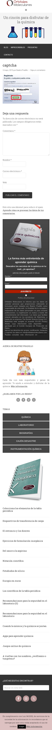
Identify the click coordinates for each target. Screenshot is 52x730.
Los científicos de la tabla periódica (21, 590)
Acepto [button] (21, 726)
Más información (19, 386)
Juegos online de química (17, 646)
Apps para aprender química (18, 636)
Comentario (9, 131)
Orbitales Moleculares (26, 3)
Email (7, 283)
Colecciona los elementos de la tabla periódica (22, 509)
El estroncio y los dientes (16, 530)
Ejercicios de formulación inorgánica (23, 540)
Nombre (7, 160)
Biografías (26, 433)
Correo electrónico (12, 171)
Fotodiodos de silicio (14, 570)
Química (26, 417)
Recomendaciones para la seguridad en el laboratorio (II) (25, 602)
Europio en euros (12, 580)
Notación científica (13, 560)
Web (5, 182)
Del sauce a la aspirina (15, 550)
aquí (45, 324)
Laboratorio (26, 425)
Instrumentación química (26, 449)
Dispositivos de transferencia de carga (23, 520)
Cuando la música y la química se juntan (25, 626)
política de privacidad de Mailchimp (25, 328)
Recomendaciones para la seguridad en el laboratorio (25, 615)
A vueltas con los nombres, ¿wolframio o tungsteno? (24, 657)
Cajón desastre (26, 441)
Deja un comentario (37, 70)
